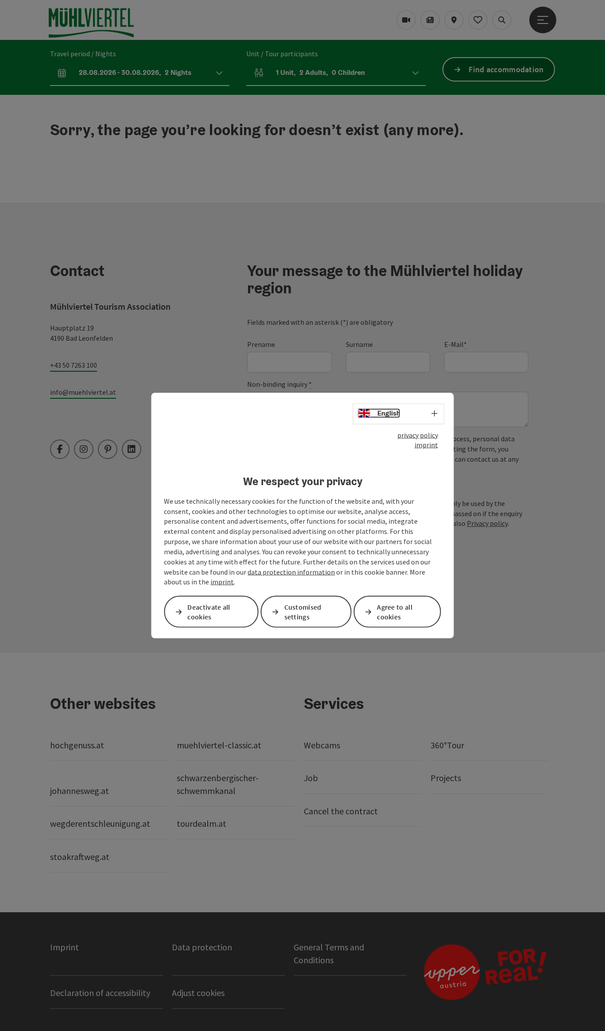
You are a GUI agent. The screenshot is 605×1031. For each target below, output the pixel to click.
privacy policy (417, 434)
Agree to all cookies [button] (394, 611)
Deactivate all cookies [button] (208, 611)
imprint (426, 444)
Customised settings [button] (303, 611)
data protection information (291, 571)
